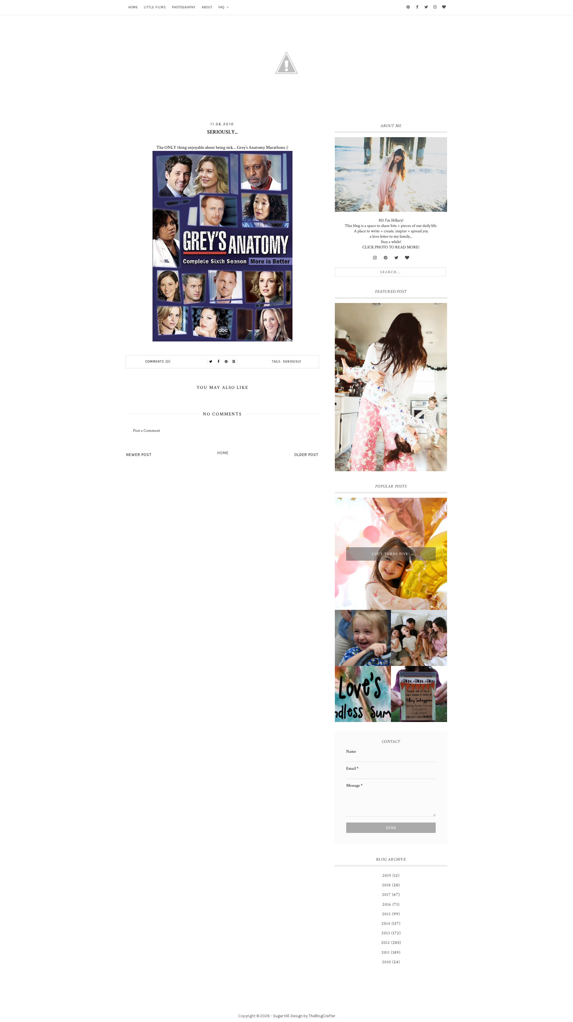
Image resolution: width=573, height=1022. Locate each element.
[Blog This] (234, 362)
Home (133, 7)
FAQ (221, 7)
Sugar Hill (281, 1016)
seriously (292, 362)
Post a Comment (146, 430)
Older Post (306, 454)
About (207, 7)
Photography (184, 7)
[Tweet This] (211, 362)
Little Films (155, 7)
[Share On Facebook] (218, 362)
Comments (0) (158, 362)
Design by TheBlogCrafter (313, 1016)
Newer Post (139, 454)
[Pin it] (226, 362)
